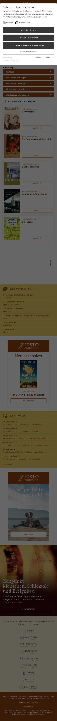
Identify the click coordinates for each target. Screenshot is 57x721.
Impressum (39, 57)
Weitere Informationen (28, 51)
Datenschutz (49, 57)
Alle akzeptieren (28, 30)
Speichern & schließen (28, 37)
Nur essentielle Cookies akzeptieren (29, 45)
